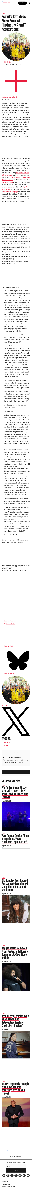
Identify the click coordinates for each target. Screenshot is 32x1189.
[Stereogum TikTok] (24, 1175)
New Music (7, 8)
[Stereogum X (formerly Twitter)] (16, 1175)
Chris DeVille (7, 62)
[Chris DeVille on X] (16, 736)
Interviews (20, 8)
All (2, 8)
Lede (14, 1186)
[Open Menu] (29, 3)
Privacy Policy (5, 1181)
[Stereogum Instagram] (7, 1175)
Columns (13, 8)
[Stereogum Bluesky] (3, 1175)
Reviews (26, 8)
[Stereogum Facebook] (12, 1175)
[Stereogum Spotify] (20, 1175)
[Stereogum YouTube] (28, 1175)
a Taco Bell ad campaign (10, 192)
